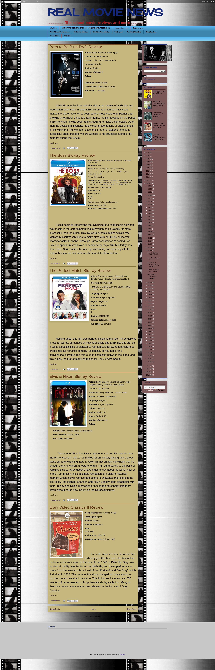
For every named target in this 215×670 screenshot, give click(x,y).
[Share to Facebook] (74, 148)
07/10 (150, 285)
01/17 (150, 356)
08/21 (150, 238)
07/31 (150, 247)
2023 (148, 162)
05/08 (150, 313)
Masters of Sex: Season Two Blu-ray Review (159, 125)
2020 (148, 171)
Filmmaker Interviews (121, 28)
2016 (148, 183)
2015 (148, 366)
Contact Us (67, 36)
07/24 (150, 250)
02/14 (150, 343)
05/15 (150, 310)
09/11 (150, 229)
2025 (148, 155)
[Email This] (68, 148)
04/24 (150, 319)
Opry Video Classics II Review (76, 507)
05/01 (150, 316)
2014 (148, 369)
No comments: (56, 148)
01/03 (150, 362)
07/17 (150, 282)
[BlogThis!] (70, 148)
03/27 (150, 328)
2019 (148, 174)
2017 (148, 180)
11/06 (150, 204)
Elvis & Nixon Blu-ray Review (75, 376)
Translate (161, 390)
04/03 (150, 325)
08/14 (150, 241)
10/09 (150, 216)
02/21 (150, 340)
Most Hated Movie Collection (101, 32)
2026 (148, 152)
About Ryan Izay (151, 32)
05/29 (150, 304)
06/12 (150, 297)
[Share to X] (72, 148)
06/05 (150, 301)
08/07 (150, 244)
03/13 (150, 334)
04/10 (150, 322)
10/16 (150, 213)
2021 (148, 168)
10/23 (150, 210)
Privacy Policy (54, 36)
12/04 (150, 195)
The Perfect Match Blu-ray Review (80, 270)
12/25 (150, 186)
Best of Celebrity (138, 28)
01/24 (150, 353)
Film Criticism (118, 32)
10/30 (150, 207)
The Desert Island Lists (134, 32)
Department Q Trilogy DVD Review (158, 114)
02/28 (150, 337)
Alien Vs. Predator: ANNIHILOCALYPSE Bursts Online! (159, 137)
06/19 (150, 294)
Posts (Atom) (97, 616)
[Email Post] (64, 148)
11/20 (150, 201)
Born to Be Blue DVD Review (75, 47)
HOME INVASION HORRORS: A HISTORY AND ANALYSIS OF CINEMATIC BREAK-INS (86, 28)
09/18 (150, 226)
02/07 (150, 346)
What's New (53, 28)
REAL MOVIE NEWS (105, 12)
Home (93, 609)
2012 (148, 375)
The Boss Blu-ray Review (72, 155)
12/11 (150, 192)
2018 (148, 177)
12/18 (150, 189)
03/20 (150, 331)
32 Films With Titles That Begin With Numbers (159, 104)
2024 (148, 159)
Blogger (122, 654)
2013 (148, 372)
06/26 (150, 291)
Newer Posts (54, 609)
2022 (148, 165)
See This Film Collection (81, 32)
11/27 (150, 198)
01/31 (150, 349)
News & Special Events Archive (59, 32)
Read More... (53, 143)
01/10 (150, 359)
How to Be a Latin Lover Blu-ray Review (159, 93)
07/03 (150, 288)
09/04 (150, 232)
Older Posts (131, 609)
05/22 (150, 307)
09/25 (150, 223)
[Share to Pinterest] (76, 148)
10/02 (150, 219)
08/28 (150, 235)
